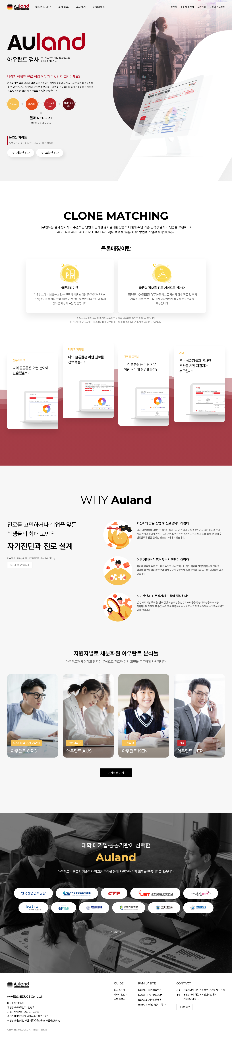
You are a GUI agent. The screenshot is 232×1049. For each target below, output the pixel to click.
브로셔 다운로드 (217, 7)
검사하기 (81, 7)
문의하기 (116, 932)
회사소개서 (119, 990)
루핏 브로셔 (119, 999)
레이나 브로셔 (120, 994)
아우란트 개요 (43, 7)
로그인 (174, 7)
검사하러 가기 (116, 773)
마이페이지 (99, 7)
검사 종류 (63, 7)
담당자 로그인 (187, 7)
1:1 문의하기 (184, 1007)
